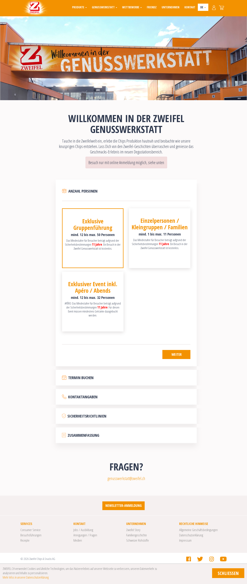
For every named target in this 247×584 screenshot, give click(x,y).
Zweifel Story (133, 529)
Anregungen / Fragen (85, 535)
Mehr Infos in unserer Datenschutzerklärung (26, 577)
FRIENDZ (152, 7)
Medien (77, 540)
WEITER (176, 354)
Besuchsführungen (30, 535)
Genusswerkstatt (103, 7)
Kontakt (189, 7)
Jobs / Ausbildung (83, 529)
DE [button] (202, 7)
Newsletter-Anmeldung (123, 505)
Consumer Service (30, 529)
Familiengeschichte (136, 535)
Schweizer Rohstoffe (137, 540)
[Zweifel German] (35, 8)
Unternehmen (170, 7)
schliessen (228, 573)
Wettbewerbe (131, 7)
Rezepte (24, 540)
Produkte (78, 7)
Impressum (185, 540)
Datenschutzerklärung (191, 535)
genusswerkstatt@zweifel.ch (126, 478)
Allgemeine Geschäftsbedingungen (198, 529)
